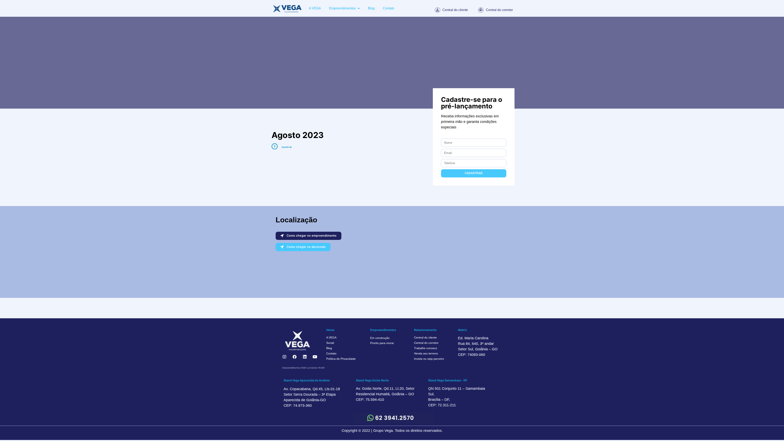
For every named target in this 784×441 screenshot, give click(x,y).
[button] (308, 236)
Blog (371, 8)
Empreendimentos (342, 8)
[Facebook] (295, 357)
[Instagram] (284, 357)
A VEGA (315, 8)
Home (330, 330)
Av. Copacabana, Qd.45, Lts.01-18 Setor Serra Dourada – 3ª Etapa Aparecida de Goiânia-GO (312, 394)
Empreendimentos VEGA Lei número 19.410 (303, 367)
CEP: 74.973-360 (298, 405)
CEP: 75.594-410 (370, 400)
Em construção (380, 338)
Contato (388, 8)
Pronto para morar (382, 343)
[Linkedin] (305, 357)
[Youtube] (315, 357)
